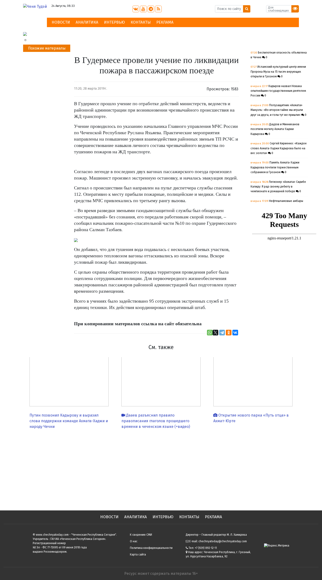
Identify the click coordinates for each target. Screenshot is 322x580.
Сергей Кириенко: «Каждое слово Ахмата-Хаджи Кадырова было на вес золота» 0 (279, 148)
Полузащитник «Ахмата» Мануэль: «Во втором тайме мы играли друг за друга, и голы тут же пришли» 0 (278, 110)
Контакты (141, 22)
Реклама (164, 22)
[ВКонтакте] (235, 332)
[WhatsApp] (210, 332)
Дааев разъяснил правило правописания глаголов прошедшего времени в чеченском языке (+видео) (155, 421)
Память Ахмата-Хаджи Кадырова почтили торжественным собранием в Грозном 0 (275, 167)
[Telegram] (222, 332)
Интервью (114, 22)
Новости (61, 22)
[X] (215, 332)
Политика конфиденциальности (151, 548)
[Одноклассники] (228, 332)
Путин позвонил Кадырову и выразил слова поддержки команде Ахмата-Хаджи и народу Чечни (68, 421)
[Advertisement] (161, 468)
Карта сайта (138, 554)
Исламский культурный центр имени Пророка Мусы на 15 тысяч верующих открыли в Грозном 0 (278, 71)
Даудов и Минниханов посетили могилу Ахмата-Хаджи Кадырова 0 (275, 129)
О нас (133, 541)
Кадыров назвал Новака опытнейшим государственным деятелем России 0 (278, 90)
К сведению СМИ (141, 534)
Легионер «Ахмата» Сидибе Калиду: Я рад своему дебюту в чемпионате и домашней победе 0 (278, 186)
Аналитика (87, 22)
